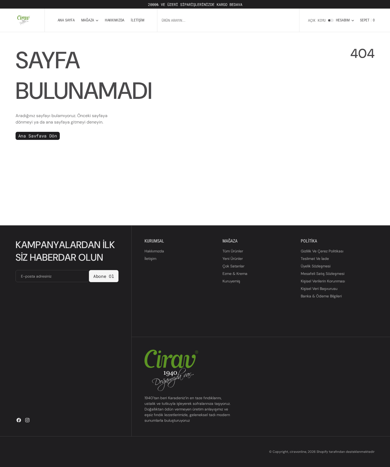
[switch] (331, 20)
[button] (345, 20)
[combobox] (220, 20)
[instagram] (27, 420)
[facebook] (19, 420)
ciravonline (298, 452)
